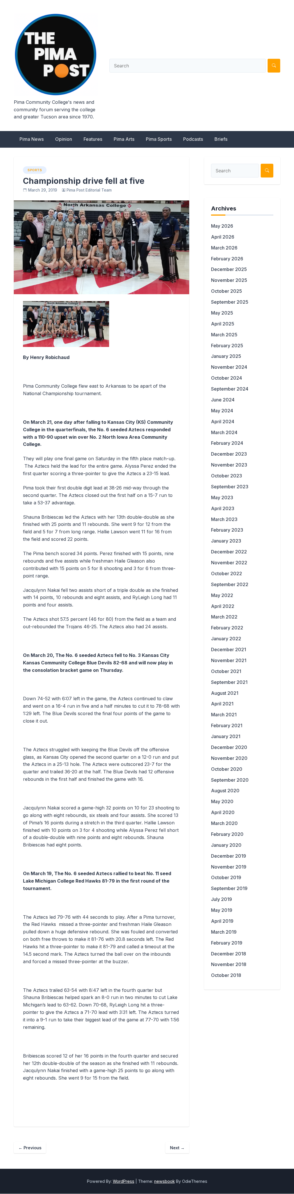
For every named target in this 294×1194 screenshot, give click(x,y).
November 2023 (229, 465)
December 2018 (228, 954)
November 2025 (229, 280)
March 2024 (224, 432)
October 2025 (226, 291)
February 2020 (227, 834)
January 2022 (226, 638)
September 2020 (230, 780)
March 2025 (224, 334)
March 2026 (224, 248)
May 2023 (222, 497)
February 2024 (227, 443)
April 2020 (223, 812)
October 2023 (226, 476)
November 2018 (228, 964)
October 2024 (226, 378)
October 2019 (226, 877)
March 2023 (224, 519)
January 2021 (225, 736)
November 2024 (229, 367)
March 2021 (224, 714)
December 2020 (229, 747)
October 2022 (226, 573)
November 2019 (228, 867)
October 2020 (226, 769)
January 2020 (226, 845)
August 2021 (224, 693)
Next (177, 1147)
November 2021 (228, 660)
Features (93, 139)
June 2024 (223, 400)
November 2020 (229, 758)
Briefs (220, 139)
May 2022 (222, 595)
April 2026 (222, 237)
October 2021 (226, 671)
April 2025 (222, 324)
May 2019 (221, 910)
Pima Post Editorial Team (89, 190)
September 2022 (229, 584)
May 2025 (222, 313)
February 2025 (227, 345)
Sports (35, 170)
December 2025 (229, 269)
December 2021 (228, 649)
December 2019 (228, 856)
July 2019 (221, 899)
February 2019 (226, 943)
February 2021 (226, 725)
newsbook (164, 1181)
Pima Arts (124, 139)
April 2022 (222, 606)
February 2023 (227, 530)
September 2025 (229, 302)
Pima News (32, 139)
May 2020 (222, 801)
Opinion (63, 139)
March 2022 (224, 617)
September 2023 (229, 486)
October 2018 (226, 975)
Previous (29, 1147)
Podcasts (193, 139)
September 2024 (229, 389)
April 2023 (222, 508)
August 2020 (225, 790)
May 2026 (222, 226)
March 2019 (224, 932)
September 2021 (229, 682)
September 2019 (229, 888)
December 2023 (229, 454)
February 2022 (227, 628)
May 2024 (222, 410)
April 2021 (222, 704)
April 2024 (222, 421)
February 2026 (227, 259)
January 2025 (226, 356)
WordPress (123, 1181)
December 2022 (229, 552)
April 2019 (222, 921)
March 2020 (224, 823)
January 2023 (226, 541)
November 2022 (229, 562)
